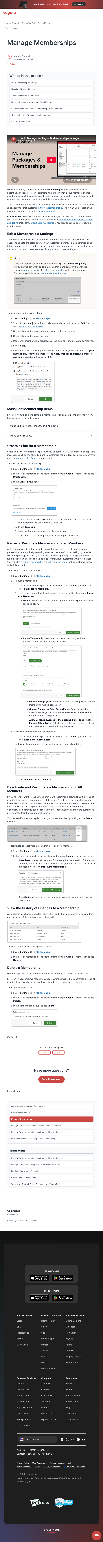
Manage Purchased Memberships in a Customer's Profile (36, 1125)
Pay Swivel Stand (25, 1407)
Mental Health (48, 1368)
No (58, 1052)
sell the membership (54, 270)
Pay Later (71, 1332)
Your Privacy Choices (75, 1467)
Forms (69, 1344)
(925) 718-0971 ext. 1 (39, 1450)
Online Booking (73, 1320)
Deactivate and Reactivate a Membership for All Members (36, 108)
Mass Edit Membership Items (23, 89)
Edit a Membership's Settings (24, 83)
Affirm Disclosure (24, 1467)
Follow (12, 64)
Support (70, 1389)
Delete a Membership (20, 121)
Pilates (44, 1362)
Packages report (46, 211)
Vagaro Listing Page (26, 458)
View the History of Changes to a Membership (31, 115)
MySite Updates (49, 1419)
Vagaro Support (12, 23)
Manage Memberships (21, 1119)
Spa (19, 1326)
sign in (16, 1220)
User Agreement (39, 1463)
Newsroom (71, 1413)
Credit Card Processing (42, 222)
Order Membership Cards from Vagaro (28, 1106)
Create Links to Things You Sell (24, 1177)
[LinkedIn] (16, 1037)
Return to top (13, 1091)
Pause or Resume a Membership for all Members (32, 102)
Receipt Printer (24, 1419)
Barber (20, 1338)
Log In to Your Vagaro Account (24, 1171)
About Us (46, 1383)
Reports (70, 1350)
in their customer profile (50, 207)
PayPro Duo (23, 1395)
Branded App (72, 1362)
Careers (45, 1389)
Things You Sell (28, 23)
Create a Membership (20, 1113)
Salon (19, 1320)
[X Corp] (12, 1037)
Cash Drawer (23, 1425)
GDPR (37, 1467)
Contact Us (47, 1395)
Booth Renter (48, 1320)
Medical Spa (23, 1332)
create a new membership (52, 273)
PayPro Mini (23, 1389)
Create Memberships (47, 23)
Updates (45, 1407)
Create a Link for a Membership (25, 95)
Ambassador (72, 1401)
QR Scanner (23, 1413)
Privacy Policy (23, 1463)
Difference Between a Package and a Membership (33, 1138)
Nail (43, 1356)
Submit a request (51, 1079)
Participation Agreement (60, 1463)
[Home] (9, 13)
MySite (69, 1338)
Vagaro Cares (48, 1401)
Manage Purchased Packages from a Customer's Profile (35, 1164)
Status (69, 1383)
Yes (44, 1052)
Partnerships (47, 1413)
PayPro (20, 1383)
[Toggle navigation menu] (97, 13)
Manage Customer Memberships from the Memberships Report (38, 1132)
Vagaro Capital (73, 1356)
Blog (68, 1407)
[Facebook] (8, 1037)
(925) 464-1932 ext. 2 (42, 1454)
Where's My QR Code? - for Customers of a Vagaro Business (37, 1184)
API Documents (74, 1395)
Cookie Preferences (51, 1467)
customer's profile (30, 270)
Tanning (45, 1350)
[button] (51, 426)
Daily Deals (22, 1344)
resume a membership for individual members (44, 562)
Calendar (70, 1326)
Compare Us (72, 1419)
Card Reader (23, 1401)
